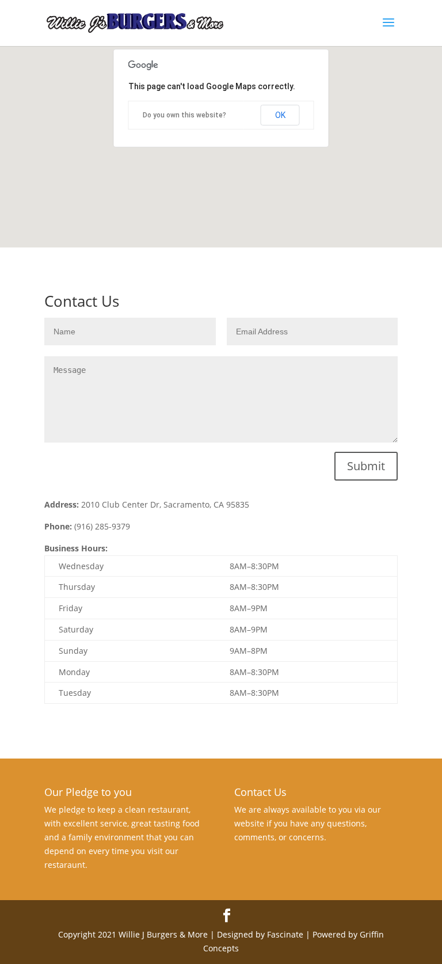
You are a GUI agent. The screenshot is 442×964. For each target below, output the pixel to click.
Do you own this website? (184, 115)
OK (280, 115)
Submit (366, 466)
